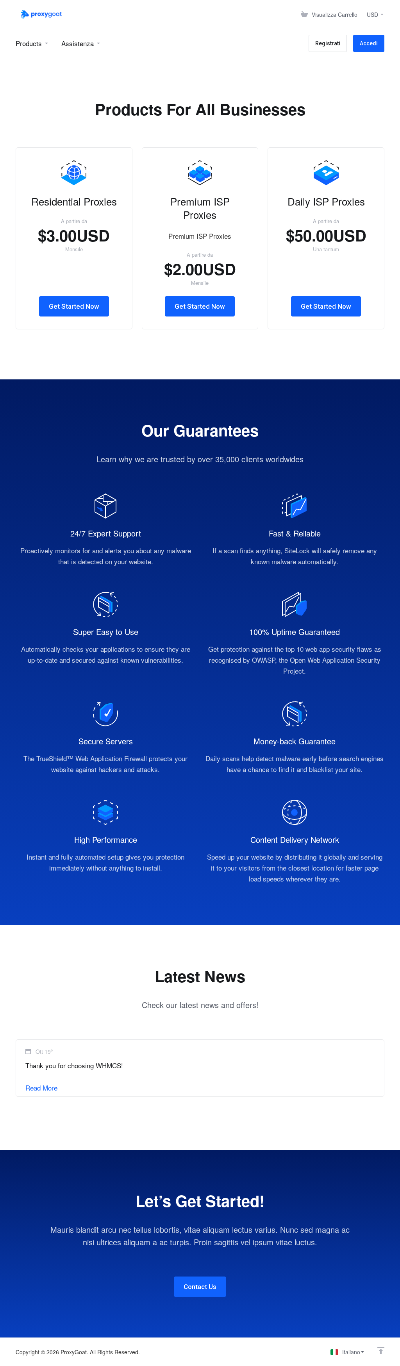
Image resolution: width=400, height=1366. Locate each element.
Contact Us (200, 1287)
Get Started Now (74, 306)
